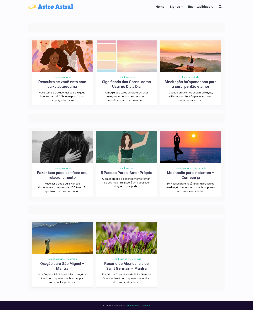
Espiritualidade (199, 7)
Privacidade (133, 305)
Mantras (72, 258)
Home (160, 7)
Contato (145, 305)
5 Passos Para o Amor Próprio (126, 173)
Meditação (200, 168)
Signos (175, 7)
